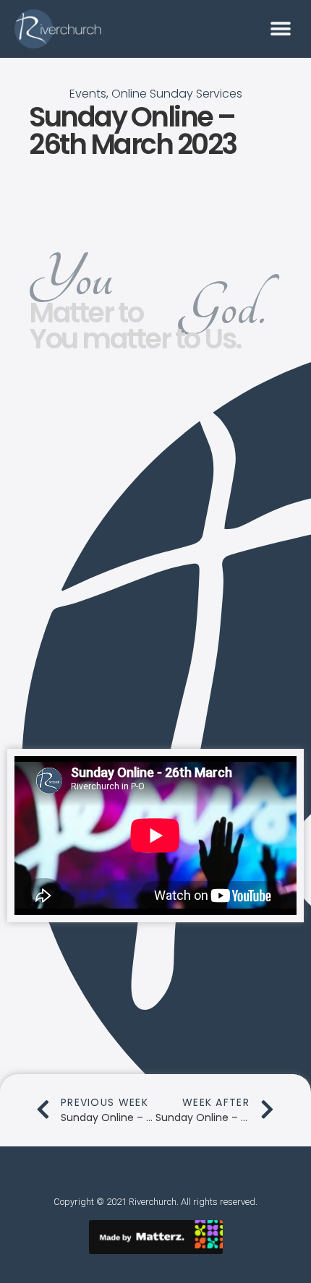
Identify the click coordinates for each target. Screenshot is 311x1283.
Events (87, 93)
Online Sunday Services (176, 93)
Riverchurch (152, 1201)
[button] (280, 28)
